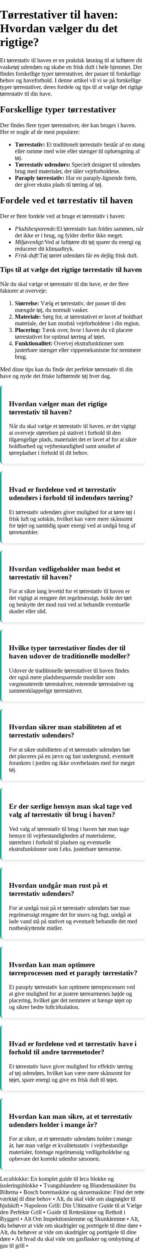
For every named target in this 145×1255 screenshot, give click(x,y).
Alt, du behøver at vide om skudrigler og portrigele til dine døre (69, 1222)
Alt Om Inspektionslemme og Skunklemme (74, 1219)
